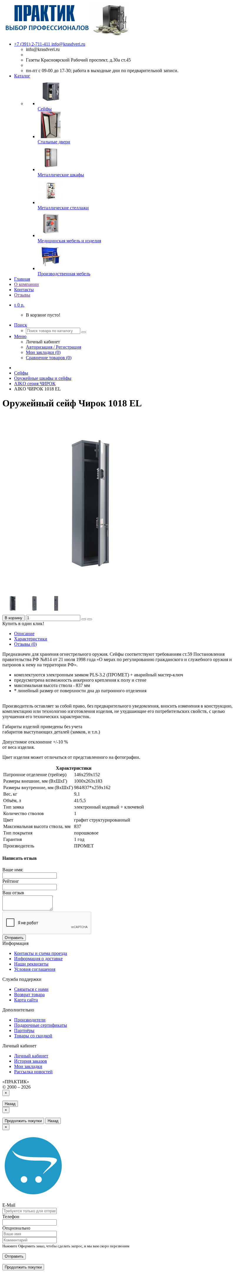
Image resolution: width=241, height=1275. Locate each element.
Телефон (10, 1216)
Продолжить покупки (23, 1121)
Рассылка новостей (33, 1071)
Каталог (22, 75)
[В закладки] (83, 619)
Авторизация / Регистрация (53, 347)
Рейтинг (10, 881)
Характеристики (30, 638)
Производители (30, 1019)
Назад (10, 1104)
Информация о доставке (38, 958)
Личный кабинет (31, 1055)
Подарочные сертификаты (40, 1025)
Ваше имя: (12, 869)
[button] (19, 304)
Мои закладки (28, 1066)
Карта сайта (26, 999)
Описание (24, 633)
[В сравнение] (89, 619)
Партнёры (24, 1030)
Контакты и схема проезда (40, 953)
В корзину (13, 618)
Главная (22, 279)
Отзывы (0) (25, 644)
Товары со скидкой (33, 1035)
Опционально (16, 1228)
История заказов (30, 1061)
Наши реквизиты (31, 963)
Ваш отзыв (13, 892)
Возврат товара (29, 994)
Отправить (14, 937)
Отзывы (22, 294)
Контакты (24, 289)
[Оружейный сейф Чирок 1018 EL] (90, 590)
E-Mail (8, 1205)
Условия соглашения (34, 969)
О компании (26, 284)
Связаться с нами (31, 989)
